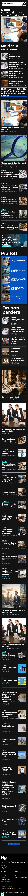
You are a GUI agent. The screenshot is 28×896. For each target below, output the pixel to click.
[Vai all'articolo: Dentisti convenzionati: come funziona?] (14, 29)
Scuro (19, 888)
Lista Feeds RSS (19, 874)
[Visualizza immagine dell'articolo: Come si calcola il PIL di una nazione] (22, 834)
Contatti (3, 877)
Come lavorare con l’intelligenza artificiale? (9, 479)
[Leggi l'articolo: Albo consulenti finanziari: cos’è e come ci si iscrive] (14, 148)
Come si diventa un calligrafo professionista (8, 214)
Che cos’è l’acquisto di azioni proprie (9, 505)
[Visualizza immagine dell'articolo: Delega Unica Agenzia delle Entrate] (22, 770)
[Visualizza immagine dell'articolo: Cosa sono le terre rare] (22, 741)
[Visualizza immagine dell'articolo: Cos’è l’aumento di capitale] (22, 808)
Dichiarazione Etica (6, 881)
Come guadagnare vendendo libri (9, 440)
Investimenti (5, 449)
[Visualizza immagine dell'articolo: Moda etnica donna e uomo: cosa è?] (4, 83)
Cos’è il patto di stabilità (8, 453)
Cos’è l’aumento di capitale (9, 807)
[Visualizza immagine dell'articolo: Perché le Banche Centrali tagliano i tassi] (22, 755)
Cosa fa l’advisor (8, 492)
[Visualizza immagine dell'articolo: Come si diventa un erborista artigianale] (23, 201)
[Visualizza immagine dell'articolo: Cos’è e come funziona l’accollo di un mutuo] (22, 518)
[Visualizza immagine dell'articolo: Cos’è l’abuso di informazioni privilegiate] (22, 531)
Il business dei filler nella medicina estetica (9, 714)
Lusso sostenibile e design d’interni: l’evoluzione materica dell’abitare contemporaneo (9, 696)
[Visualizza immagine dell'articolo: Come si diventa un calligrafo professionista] (23, 214)
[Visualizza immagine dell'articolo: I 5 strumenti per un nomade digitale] (22, 545)
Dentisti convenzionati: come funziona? (12, 12)
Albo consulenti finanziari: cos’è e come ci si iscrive (13, 164)
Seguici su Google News (21, 877)
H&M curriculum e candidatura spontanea (16, 350)
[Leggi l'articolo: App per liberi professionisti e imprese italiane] (14, 415)
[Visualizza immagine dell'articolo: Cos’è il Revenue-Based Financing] (22, 655)
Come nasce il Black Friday (9, 820)
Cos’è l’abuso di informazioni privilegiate (8, 531)
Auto (9, 888)
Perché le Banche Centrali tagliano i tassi (9, 754)
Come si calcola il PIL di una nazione (9, 833)
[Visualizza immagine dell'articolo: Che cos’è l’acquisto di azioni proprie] (22, 505)
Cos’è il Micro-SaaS (9, 668)
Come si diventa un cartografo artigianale (10, 227)
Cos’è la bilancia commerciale (8, 727)
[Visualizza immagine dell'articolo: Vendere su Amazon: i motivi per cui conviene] (22, 574)
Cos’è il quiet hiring (9, 680)
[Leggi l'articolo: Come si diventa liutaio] (14, 382)
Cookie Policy (11, 886)
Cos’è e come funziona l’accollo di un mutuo (9, 518)
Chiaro (14, 888)
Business (3, 170)
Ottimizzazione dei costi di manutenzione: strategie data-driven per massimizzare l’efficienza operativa (9, 788)
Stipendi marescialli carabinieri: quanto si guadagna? (16, 73)
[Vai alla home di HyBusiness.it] (7, 3)
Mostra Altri (14, 844)
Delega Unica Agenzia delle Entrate (7, 769)
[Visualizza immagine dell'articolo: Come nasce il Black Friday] (22, 821)
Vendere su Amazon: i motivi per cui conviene (10, 573)
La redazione (4, 876)
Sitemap (17, 876)
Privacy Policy (4, 886)
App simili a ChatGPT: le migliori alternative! (18, 359)
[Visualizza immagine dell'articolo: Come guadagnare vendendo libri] (22, 440)
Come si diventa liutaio (11, 397)
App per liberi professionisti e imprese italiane (13, 430)
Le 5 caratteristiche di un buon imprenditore (13, 611)
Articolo (4, 183)
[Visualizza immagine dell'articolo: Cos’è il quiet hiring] (22, 681)
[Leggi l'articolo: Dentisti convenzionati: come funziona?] (14, 113)
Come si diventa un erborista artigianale (9, 201)
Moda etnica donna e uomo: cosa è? (16, 82)
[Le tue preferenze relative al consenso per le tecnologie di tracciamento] (2, 894)
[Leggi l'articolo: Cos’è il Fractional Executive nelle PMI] (14, 630)
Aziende (4, 527)
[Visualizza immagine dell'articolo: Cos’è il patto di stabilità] (22, 453)
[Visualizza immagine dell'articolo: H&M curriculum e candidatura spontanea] (5, 351)
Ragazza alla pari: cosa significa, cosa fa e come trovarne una (17, 64)
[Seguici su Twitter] (2, 867)
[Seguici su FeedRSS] (6, 867)
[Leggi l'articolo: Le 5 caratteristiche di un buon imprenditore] (14, 596)
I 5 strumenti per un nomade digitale (9, 544)
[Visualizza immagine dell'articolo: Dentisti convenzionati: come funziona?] (4, 56)
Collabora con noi (5, 879)
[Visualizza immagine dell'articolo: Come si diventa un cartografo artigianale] (23, 227)
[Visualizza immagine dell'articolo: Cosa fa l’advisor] (22, 492)
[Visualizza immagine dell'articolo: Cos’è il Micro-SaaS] (22, 668)
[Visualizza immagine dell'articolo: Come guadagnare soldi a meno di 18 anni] (22, 466)
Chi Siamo (3, 874)
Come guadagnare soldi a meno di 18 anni (9, 466)
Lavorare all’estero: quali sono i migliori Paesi (9, 558)
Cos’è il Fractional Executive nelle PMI (13, 645)
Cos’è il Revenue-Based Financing (8, 655)
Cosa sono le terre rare (9, 740)
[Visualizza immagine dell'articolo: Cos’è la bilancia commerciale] (22, 728)
